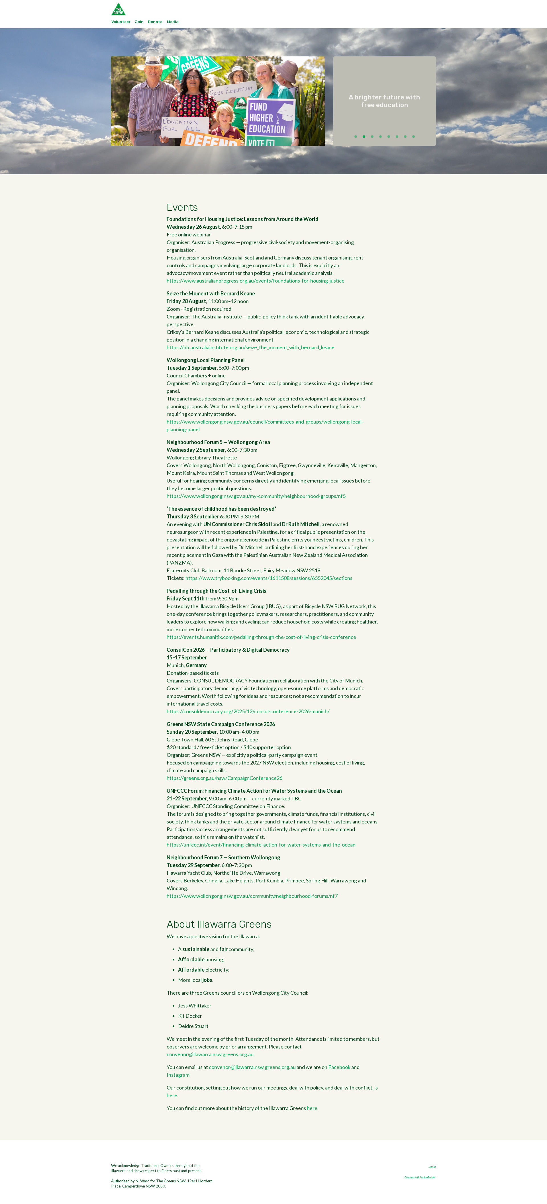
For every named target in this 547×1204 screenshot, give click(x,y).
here (172, 1095)
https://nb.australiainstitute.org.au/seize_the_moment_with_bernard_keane (250, 347)
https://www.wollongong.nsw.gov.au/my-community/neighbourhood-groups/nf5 (256, 496)
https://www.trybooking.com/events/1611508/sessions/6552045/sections (268, 578)
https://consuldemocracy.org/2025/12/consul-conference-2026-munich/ (248, 711)
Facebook (339, 1067)
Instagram (178, 1075)
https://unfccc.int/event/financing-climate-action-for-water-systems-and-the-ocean (261, 844)
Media (173, 21)
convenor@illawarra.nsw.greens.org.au (210, 1054)
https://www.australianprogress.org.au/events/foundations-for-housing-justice (255, 280)
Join (139, 21)
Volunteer (120, 21)
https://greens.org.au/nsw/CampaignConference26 (224, 778)
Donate (155, 21)
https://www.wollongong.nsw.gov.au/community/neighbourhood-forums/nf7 (252, 896)
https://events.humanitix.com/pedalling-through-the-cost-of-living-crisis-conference (261, 637)
